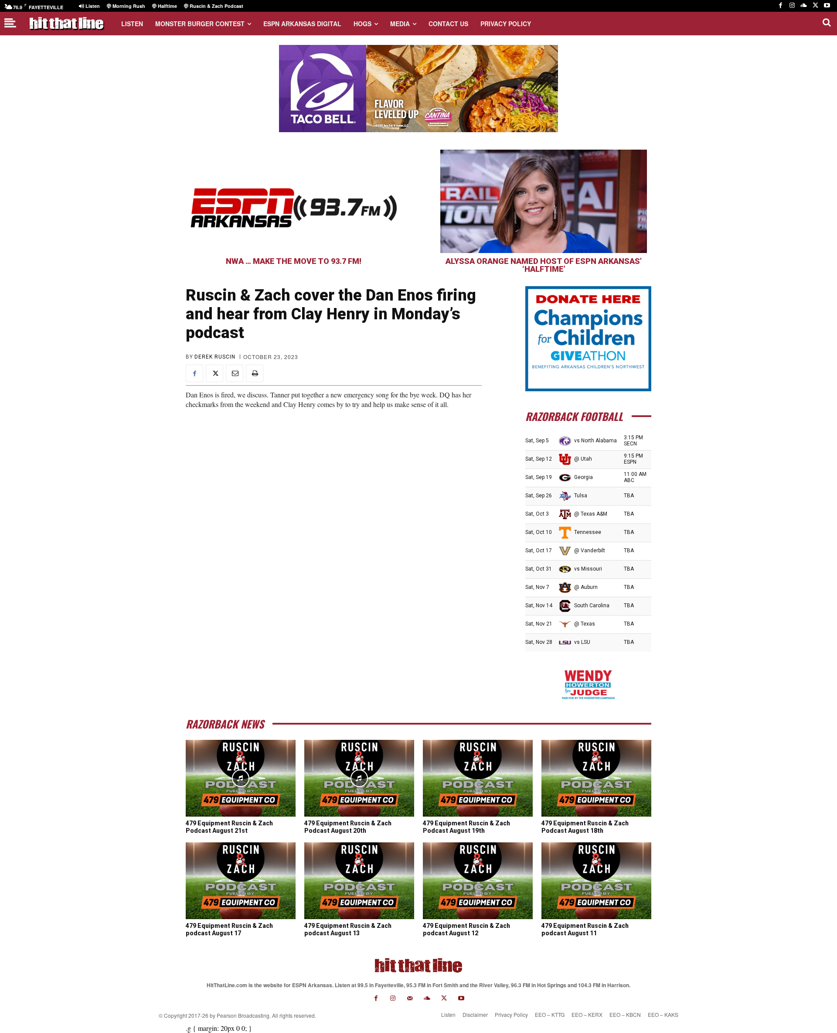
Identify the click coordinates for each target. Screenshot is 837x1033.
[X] (815, 6)
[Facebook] (780, 6)
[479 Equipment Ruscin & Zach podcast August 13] (359, 880)
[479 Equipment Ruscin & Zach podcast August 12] (478, 880)
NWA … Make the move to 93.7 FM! (293, 261)
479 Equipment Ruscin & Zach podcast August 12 (466, 929)
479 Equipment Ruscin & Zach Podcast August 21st (229, 827)
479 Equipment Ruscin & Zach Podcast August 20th (347, 827)
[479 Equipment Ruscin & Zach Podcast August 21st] (241, 778)
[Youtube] (827, 6)
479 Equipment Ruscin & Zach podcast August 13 (347, 929)
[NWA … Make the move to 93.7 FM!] (293, 201)
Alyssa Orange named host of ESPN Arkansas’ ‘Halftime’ (544, 265)
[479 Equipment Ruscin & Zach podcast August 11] (596, 880)
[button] (826, 22)
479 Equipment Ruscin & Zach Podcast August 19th (466, 827)
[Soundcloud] (804, 6)
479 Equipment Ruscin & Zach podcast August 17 (229, 929)
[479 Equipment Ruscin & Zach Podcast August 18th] (596, 778)
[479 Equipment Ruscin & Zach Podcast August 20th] (359, 778)
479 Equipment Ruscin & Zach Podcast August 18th (585, 827)
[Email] (234, 373)
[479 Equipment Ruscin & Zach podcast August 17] (241, 880)
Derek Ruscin (214, 356)
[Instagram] (792, 6)
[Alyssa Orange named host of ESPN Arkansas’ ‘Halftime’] (543, 201)
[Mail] (409, 998)
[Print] (254, 373)
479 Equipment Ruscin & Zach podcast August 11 (585, 929)
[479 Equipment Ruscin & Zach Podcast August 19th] (478, 778)
